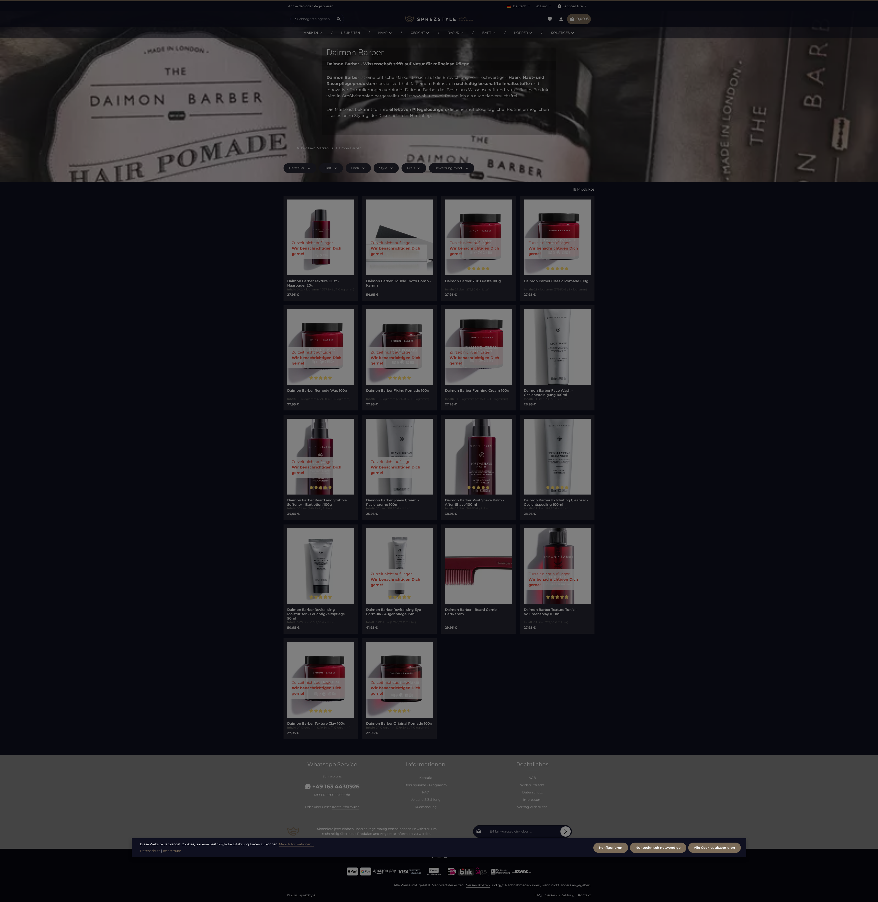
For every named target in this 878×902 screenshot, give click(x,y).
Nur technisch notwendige (658, 847)
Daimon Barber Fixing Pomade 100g (397, 390)
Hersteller (297, 168)
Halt (328, 168)
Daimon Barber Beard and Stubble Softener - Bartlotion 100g (317, 502)
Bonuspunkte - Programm (425, 785)
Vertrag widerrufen (532, 807)
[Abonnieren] (565, 831)
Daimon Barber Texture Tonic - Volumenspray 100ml (550, 612)
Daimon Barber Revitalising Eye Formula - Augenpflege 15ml (393, 612)
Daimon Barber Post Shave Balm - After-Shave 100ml (474, 502)
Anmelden (296, 6)
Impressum (532, 800)
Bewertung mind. (448, 168)
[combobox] (312, 19)
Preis (411, 168)
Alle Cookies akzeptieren (714, 847)
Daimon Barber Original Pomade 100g (399, 723)
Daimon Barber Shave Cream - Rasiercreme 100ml (392, 502)
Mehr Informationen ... (296, 844)
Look (355, 168)
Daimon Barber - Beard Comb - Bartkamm (472, 612)
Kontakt (425, 778)
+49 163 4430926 (335, 786)
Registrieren (323, 6)
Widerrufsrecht (532, 785)
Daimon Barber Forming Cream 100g (477, 390)
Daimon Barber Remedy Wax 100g (317, 390)
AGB (532, 778)
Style (383, 168)
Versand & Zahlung (426, 800)
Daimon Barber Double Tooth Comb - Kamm (398, 283)
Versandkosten (478, 885)
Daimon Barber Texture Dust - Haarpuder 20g (313, 283)
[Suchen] (339, 19)
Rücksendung (426, 807)
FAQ (425, 792)
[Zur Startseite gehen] (439, 19)
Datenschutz (532, 792)
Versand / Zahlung (559, 895)
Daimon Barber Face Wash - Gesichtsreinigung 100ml (548, 392)
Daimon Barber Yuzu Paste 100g (473, 281)
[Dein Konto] (561, 19)
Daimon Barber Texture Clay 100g (316, 723)
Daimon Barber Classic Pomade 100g (556, 281)
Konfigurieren (610, 847)
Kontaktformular (345, 807)
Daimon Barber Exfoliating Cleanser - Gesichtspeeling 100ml (556, 502)
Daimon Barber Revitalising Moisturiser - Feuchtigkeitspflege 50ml (316, 614)
